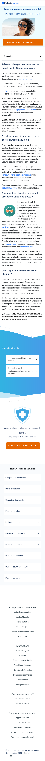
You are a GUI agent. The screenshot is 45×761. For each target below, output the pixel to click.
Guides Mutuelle (22, 617)
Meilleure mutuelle (13, 522)
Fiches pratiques (22, 622)
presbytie (5, 227)
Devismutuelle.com (22, 723)
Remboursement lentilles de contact (19, 359)
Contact (22, 655)
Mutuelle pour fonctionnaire (16, 567)
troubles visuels (11, 244)
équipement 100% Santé (26, 110)
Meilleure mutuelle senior (15, 533)
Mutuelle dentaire (12, 578)
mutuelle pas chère (9, 188)
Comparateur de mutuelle (15, 478)
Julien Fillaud (34, 14)
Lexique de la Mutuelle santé (22, 632)
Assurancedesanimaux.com (22, 732)
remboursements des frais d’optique (16, 175)
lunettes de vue (26, 247)
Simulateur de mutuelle (14, 500)
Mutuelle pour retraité (14, 556)
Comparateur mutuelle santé (22, 737)
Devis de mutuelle (12, 489)
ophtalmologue (25, 79)
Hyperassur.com (22, 718)
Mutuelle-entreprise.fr (22, 727)
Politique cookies (22, 685)
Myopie (7, 91)
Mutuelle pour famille (13, 545)
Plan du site (22, 636)
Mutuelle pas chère (13, 511)
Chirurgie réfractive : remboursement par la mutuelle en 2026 (20, 371)
